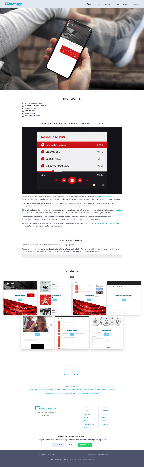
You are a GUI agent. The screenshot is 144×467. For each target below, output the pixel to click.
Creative (87, 414)
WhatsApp (85, 444)
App (85, 421)
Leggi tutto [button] (27, 256)
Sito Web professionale (101, 196)
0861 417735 (72, 459)
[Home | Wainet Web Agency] (89, 4)
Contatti (135, 4)
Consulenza (89, 424)
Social (86, 417)
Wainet (125, 4)
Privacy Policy (92, 454)
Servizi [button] (97, 4)
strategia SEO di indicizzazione (106, 223)
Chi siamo (106, 421)
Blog (117, 4)
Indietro (67, 374)
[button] (4, 49)
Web (86, 411)
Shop (104, 414)
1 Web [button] (72, 276)
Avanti (77, 374)
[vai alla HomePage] (45, 408)
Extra (86, 427)
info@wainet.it (90, 459)
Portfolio (108, 4)
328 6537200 (81, 459)
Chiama (59, 444)
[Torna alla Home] (13, 4)
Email (72, 444)
